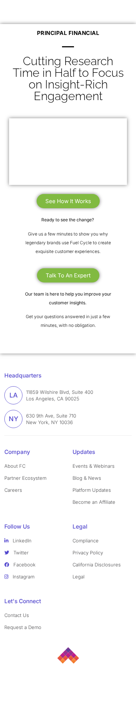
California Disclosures (97, 564)
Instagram (22, 576)
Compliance (86, 540)
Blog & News (87, 478)
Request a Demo (22, 627)
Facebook (24, 564)
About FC (14, 466)
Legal (79, 576)
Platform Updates (92, 490)
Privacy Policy (88, 552)
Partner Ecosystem (25, 478)
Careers (13, 490)
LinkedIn (21, 540)
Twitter (20, 552)
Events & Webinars (94, 466)
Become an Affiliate (94, 502)
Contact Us (16, 615)
